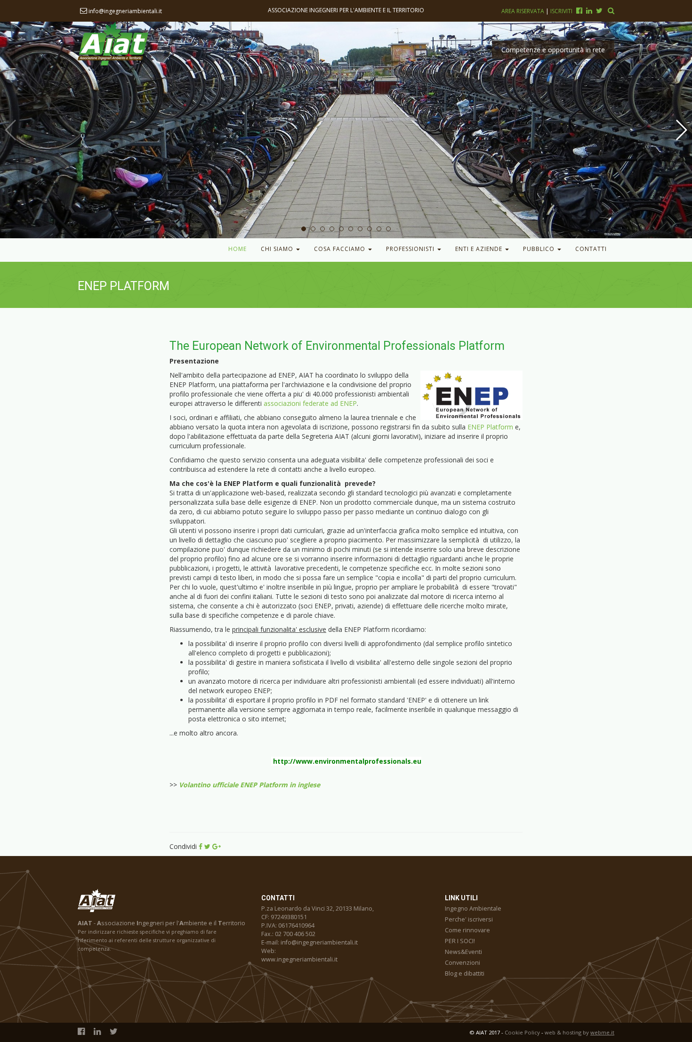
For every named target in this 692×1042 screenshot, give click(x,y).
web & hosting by (579, 1032)
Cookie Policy (522, 1032)
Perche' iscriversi (469, 919)
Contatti (591, 249)
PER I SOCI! (460, 941)
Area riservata (523, 11)
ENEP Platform (490, 426)
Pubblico (539, 249)
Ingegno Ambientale (473, 909)
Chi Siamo (278, 249)
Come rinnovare (467, 930)
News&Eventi (463, 952)
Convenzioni (462, 963)
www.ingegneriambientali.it (299, 959)
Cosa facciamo (340, 249)
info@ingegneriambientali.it (124, 11)
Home (237, 249)
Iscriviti (561, 11)
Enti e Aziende (479, 249)
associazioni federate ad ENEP (310, 403)
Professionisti (411, 249)
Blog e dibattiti (464, 973)
